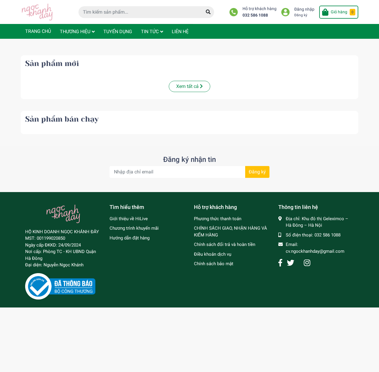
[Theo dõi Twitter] (290, 263)
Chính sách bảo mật (213, 263)
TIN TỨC (150, 31)
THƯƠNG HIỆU (75, 31)
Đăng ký (300, 15)
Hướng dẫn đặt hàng (130, 238)
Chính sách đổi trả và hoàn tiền (224, 244)
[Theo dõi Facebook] (280, 263)
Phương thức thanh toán (217, 218)
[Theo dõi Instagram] (307, 263)
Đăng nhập (304, 9)
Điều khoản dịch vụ (212, 254)
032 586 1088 (255, 15)
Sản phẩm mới (52, 63)
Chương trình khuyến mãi (134, 228)
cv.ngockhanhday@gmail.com (315, 251)
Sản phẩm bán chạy (62, 119)
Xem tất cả (188, 86)
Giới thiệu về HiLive (129, 218)
